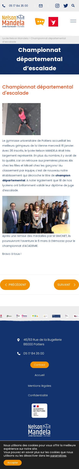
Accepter (12, 462)
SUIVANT (64, 285)
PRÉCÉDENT (17, 285)
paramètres (58, 455)
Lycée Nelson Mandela (15, 38)
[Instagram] (57, 5)
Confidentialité (38, 395)
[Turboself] (53, 21)
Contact (39, 365)
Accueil (39, 375)
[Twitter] (65, 5)
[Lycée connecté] (40, 21)
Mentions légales (39, 386)
